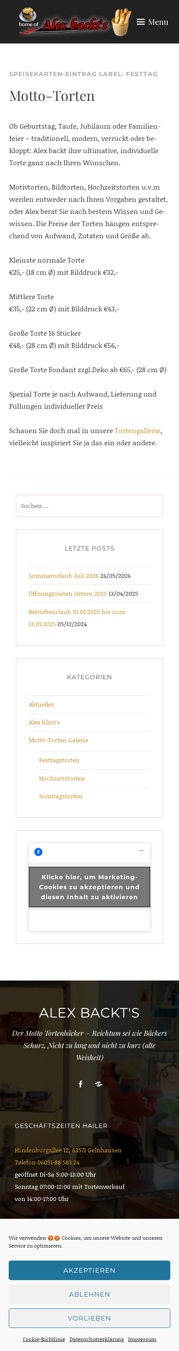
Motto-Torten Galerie (58, 739)
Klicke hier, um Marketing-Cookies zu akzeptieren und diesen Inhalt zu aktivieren (89, 887)
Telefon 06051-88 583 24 (47, 1162)
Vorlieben (89, 1318)
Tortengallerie (137, 430)
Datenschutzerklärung (97, 1339)
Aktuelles (41, 704)
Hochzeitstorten (62, 778)
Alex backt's (89, 1012)
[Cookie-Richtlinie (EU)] (98, 1084)
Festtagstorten (59, 759)
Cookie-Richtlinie (44, 1339)
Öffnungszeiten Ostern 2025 (68, 593)
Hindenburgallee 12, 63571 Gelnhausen (68, 1149)
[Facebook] (80, 1084)
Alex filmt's (44, 722)
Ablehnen (89, 1294)
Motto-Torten (52, 95)
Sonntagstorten (61, 796)
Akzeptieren (89, 1270)
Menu (158, 22)
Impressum (142, 1339)
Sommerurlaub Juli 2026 (64, 575)
